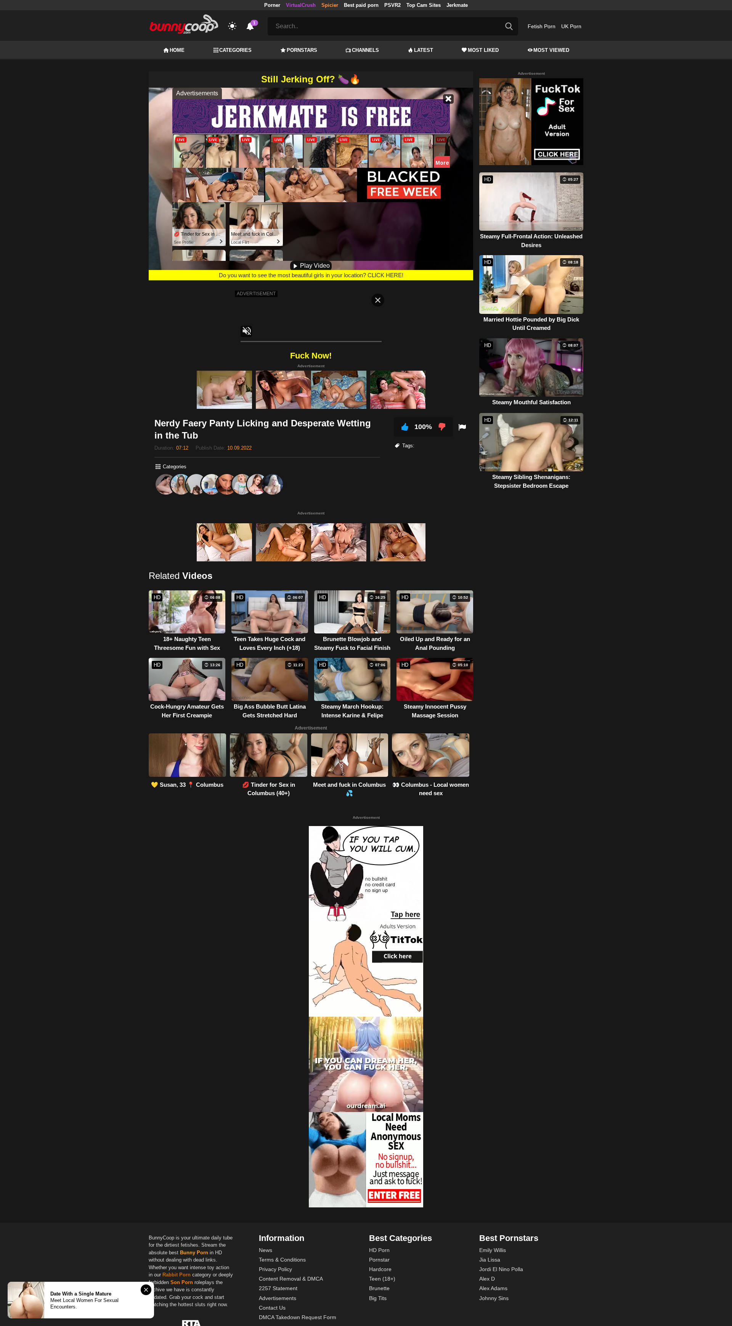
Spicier (329, 5)
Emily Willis (492, 1250)
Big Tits (378, 1298)
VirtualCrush (301, 5)
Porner (272, 5)
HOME (177, 50)
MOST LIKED (483, 50)
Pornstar (379, 1260)
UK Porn (571, 26)
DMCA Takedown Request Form (297, 1317)
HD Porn (379, 1250)
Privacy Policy (275, 1269)
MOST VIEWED (551, 50)
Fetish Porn (541, 26)
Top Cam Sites (423, 5)
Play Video (314, 265)
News (265, 1250)
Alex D (487, 1279)
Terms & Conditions (282, 1260)
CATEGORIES (235, 50)
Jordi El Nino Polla (501, 1269)
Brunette (379, 1288)
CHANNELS (365, 50)
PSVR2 (392, 5)
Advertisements (277, 1298)
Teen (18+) (382, 1279)
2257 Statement (278, 1288)
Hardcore (380, 1269)
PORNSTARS (302, 50)
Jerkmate (457, 5)
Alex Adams (493, 1288)
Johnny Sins (494, 1298)
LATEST (423, 50)
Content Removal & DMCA (291, 1279)
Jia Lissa (489, 1260)
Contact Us (272, 1308)
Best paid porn (361, 5)
